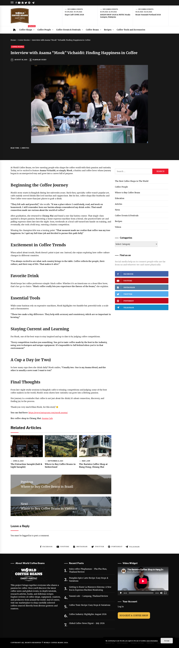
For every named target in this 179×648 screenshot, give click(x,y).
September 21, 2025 (55, 461)
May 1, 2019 (86, 461)
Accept (166, 641)
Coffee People (44, 30)
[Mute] (161, 593)
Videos (118, 227)
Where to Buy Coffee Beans (127, 192)
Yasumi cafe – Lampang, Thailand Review (88, 596)
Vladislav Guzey (39, 60)
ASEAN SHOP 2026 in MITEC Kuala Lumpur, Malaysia (115, 16)
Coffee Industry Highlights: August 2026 (87, 614)
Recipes (107, 30)
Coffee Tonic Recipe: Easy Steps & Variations (89, 605)
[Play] (121, 593)
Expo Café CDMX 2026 (74, 15)
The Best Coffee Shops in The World (131, 181)
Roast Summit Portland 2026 (148, 15)
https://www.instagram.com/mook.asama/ (48, 412)
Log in (121, 606)
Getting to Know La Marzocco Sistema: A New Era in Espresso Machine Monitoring (90, 588)
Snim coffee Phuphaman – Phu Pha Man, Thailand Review (88, 570)
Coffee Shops (27, 28)
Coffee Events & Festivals (68, 30)
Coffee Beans (92, 30)
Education (119, 198)
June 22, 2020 (18, 461)
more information (152, 641)
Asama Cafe (47, 418)
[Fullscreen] (165, 593)
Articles (118, 204)
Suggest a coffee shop (134, 615)
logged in (26, 535)
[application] (143, 581)
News (117, 210)
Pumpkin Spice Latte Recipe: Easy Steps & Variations (88, 579)
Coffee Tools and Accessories (131, 30)
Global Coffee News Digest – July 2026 (86, 623)
